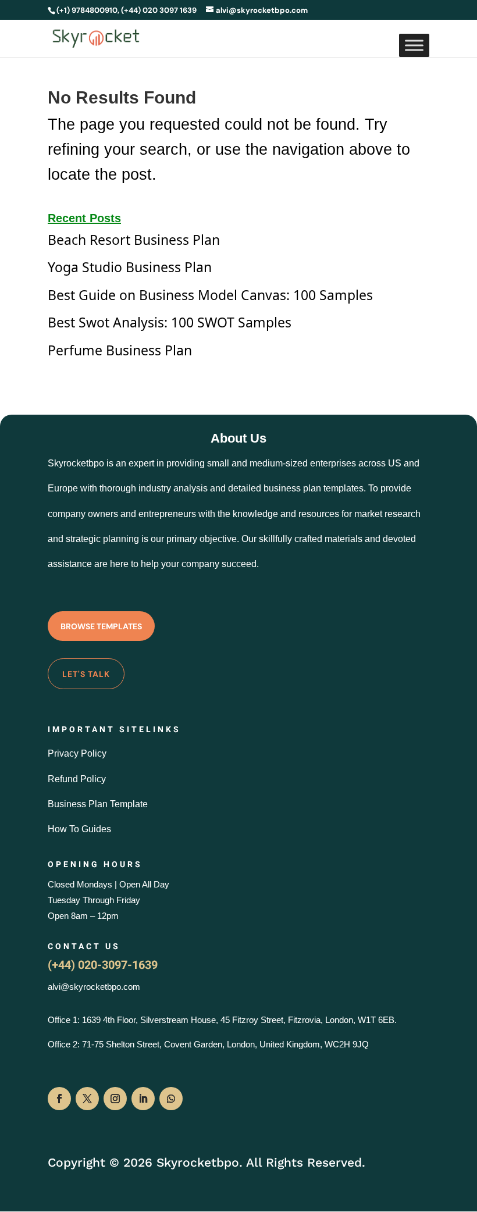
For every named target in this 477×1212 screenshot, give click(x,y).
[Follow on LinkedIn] (143, 1098)
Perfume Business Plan (120, 350)
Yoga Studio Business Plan (130, 267)
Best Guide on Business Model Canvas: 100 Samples (210, 295)
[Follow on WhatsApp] (171, 1098)
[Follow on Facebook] (59, 1098)
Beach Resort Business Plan (134, 239)
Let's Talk (86, 674)
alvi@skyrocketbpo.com (94, 987)
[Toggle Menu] (414, 45)
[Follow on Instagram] (115, 1098)
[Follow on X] (87, 1098)
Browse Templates (101, 626)
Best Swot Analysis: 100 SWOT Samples (169, 322)
